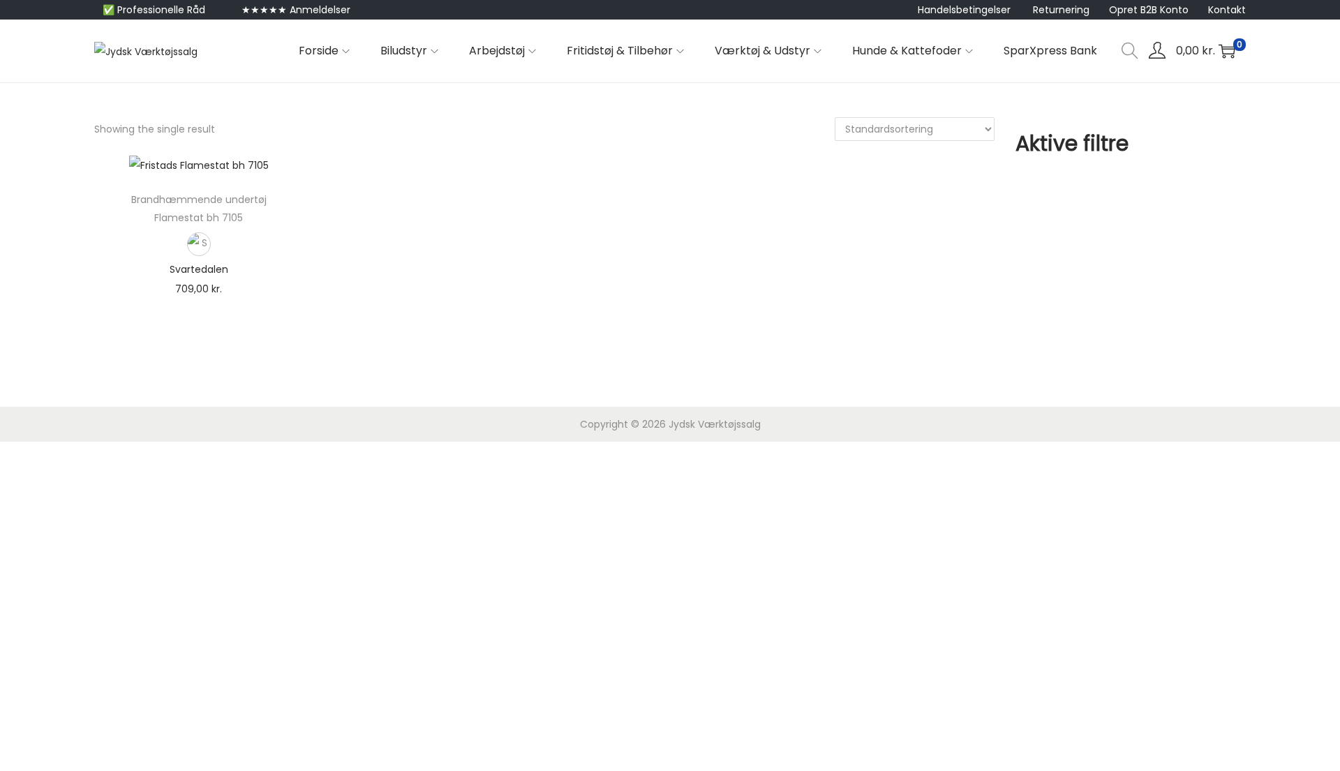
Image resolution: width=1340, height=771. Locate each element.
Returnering (1061, 10)
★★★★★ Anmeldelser (295, 10)
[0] (1227, 51)
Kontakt (1227, 10)
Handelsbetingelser (964, 10)
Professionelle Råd (161, 10)
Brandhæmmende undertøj (199, 200)
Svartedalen (199, 269)
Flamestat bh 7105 (198, 218)
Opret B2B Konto (1149, 10)
